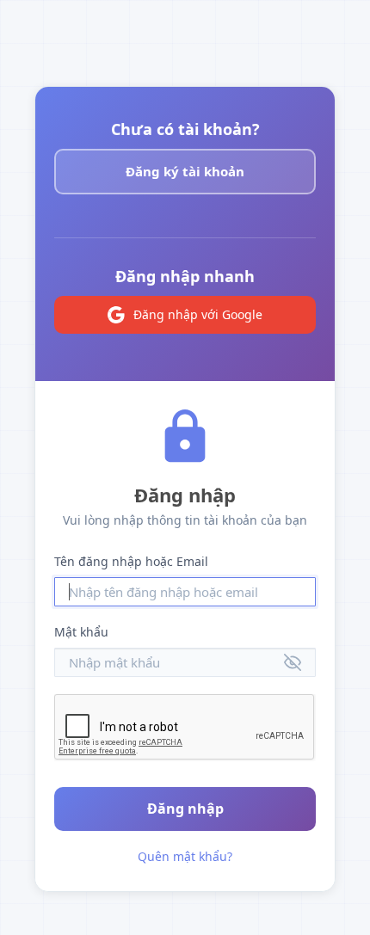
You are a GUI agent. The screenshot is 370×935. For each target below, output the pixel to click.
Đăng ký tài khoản (185, 171)
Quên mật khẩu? (185, 856)
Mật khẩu (81, 632)
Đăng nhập (185, 808)
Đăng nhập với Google (197, 314)
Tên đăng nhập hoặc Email (131, 561)
